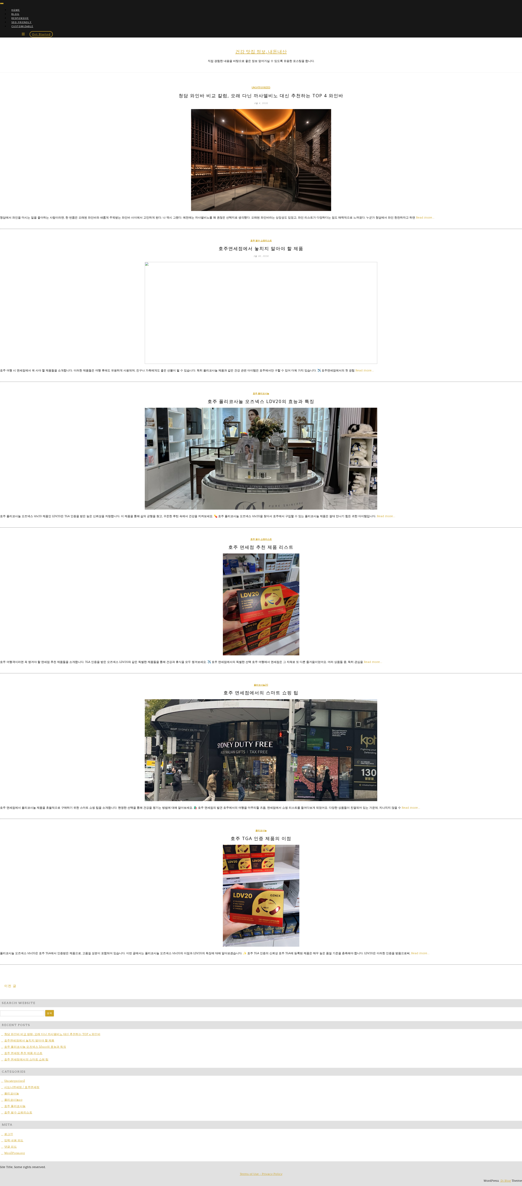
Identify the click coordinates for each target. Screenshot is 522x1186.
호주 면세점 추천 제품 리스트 (261, 547)
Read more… (425, 217)
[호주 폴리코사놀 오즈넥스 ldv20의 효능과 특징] (261, 459)
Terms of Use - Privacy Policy (261, 1174)
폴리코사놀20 (261, 685)
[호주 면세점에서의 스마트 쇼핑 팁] (261, 750)
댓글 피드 (10, 1146)
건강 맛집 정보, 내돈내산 (261, 51)
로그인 (8, 1134)
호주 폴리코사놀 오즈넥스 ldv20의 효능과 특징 (261, 401)
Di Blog (505, 1180)
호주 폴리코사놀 (261, 393)
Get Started (41, 34)
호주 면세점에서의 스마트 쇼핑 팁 (261, 692)
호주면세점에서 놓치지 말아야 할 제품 (261, 248)
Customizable (22, 26)
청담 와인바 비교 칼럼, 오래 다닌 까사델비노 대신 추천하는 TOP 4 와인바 (261, 95)
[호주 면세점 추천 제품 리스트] (261, 604)
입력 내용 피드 (13, 1140)
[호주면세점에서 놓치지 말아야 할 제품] (261, 313)
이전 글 (10, 986)
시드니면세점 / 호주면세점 (22, 1087)
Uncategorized (261, 87)
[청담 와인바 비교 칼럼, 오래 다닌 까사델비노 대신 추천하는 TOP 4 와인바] (261, 160)
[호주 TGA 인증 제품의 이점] (261, 896)
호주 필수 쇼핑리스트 (261, 240)
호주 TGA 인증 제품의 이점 (261, 838)
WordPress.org (14, 1153)
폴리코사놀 (261, 830)
